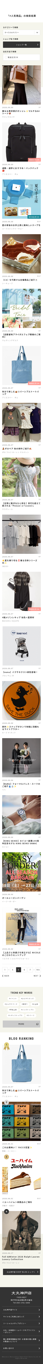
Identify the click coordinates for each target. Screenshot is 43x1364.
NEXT (36, 976)
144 (38, 970)
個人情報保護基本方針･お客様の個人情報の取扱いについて (19, 1340)
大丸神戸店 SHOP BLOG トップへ (21, 1272)
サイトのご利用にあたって (14, 1316)
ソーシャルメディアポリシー (14, 1323)
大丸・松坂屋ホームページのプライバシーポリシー (19, 1331)
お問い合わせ (8, 1348)
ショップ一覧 (21, 44)
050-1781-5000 (23, 1302)
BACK (7, 976)
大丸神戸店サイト (10, 1309)
